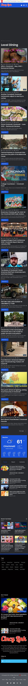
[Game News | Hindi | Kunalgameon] (7, 525)
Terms (17, 679)
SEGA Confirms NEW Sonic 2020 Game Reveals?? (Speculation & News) (17, 493)
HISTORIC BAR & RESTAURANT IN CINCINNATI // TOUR (11, 303)
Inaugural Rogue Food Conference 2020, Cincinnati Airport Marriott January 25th (13, 242)
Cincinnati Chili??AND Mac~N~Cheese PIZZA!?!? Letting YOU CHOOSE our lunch (18, 480)
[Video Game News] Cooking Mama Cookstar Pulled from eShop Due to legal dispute (20, 546)
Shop (7, 679)
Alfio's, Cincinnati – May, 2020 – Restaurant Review (12, 67)
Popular (5, 462)
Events (12, 564)
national (21, 564)
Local (17, 564)
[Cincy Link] (6, 5)
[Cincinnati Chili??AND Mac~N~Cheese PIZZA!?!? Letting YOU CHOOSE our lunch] (4, 480)
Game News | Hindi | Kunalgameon (6, 531)
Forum (10, 679)
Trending (16, 569)
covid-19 (7, 564)
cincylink (4, 64)
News (3, 567)
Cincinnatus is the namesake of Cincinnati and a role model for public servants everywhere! (12, 332)
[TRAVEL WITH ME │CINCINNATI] (4, 474)
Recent (13, 462)
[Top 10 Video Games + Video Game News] (21, 525)
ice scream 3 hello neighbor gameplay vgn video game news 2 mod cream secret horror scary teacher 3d (7, 546)
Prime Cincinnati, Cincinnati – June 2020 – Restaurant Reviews (13, 125)
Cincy (3, 564)
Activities (3, 562)
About (24, 679)
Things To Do (10, 569)
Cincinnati (23, 562)
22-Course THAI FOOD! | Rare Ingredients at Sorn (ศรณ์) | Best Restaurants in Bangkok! (17, 468)
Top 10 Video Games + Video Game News (20, 531)
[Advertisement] (14, 23)
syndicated (4, 569)
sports (21, 567)
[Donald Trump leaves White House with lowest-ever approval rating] (4, 487)
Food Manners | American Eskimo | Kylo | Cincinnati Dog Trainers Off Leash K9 (13, 362)
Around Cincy (9, 562)
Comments (22, 462)
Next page (21, 430)
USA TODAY (22, 569)
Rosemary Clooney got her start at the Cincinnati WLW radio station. (13, 213)
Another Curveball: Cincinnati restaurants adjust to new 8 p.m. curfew (12, 96)
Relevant (16, 567)
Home (3, 40)
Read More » (4, 74)
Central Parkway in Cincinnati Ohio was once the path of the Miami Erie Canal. (13, 154)
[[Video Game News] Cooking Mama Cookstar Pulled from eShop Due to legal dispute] (21, 539)
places (7, 567)
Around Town (16, 562)
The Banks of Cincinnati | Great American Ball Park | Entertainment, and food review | (13, 272)
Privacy (20, 679)
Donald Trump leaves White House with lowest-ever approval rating (18, 486)
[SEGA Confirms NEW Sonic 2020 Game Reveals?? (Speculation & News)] (4, 493)
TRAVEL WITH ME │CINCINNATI (17, 473)
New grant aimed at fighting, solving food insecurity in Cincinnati (14, 391)
